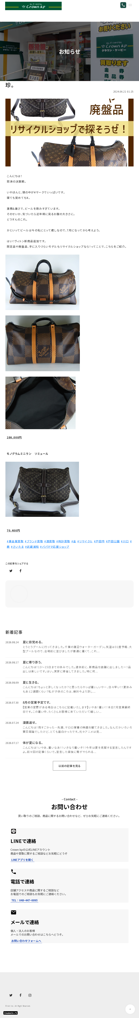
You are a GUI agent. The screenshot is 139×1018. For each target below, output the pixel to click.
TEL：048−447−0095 (24, 900)
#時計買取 (63, 541)
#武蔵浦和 (32, 547)
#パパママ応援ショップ (54, 547)
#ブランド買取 (34, 541)
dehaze (130, 5)
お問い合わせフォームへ (26, 941)
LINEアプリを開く (22, 860)
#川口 (125, 541)
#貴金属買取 (15, 541)
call (123, 5)
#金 (73, 541)
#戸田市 (99, 541)
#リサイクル (85, 541)
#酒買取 (49, 541)
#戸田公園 (113, 541)
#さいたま (17, 547)
